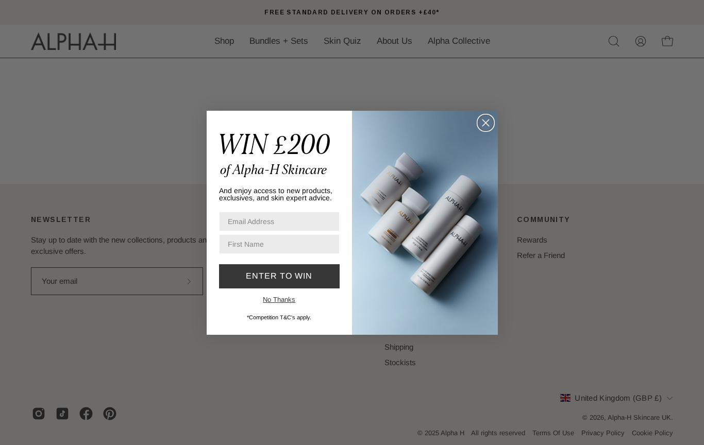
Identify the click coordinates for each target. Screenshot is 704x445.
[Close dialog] (486, 123)
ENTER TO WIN (279, 275)
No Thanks (279, 299)
